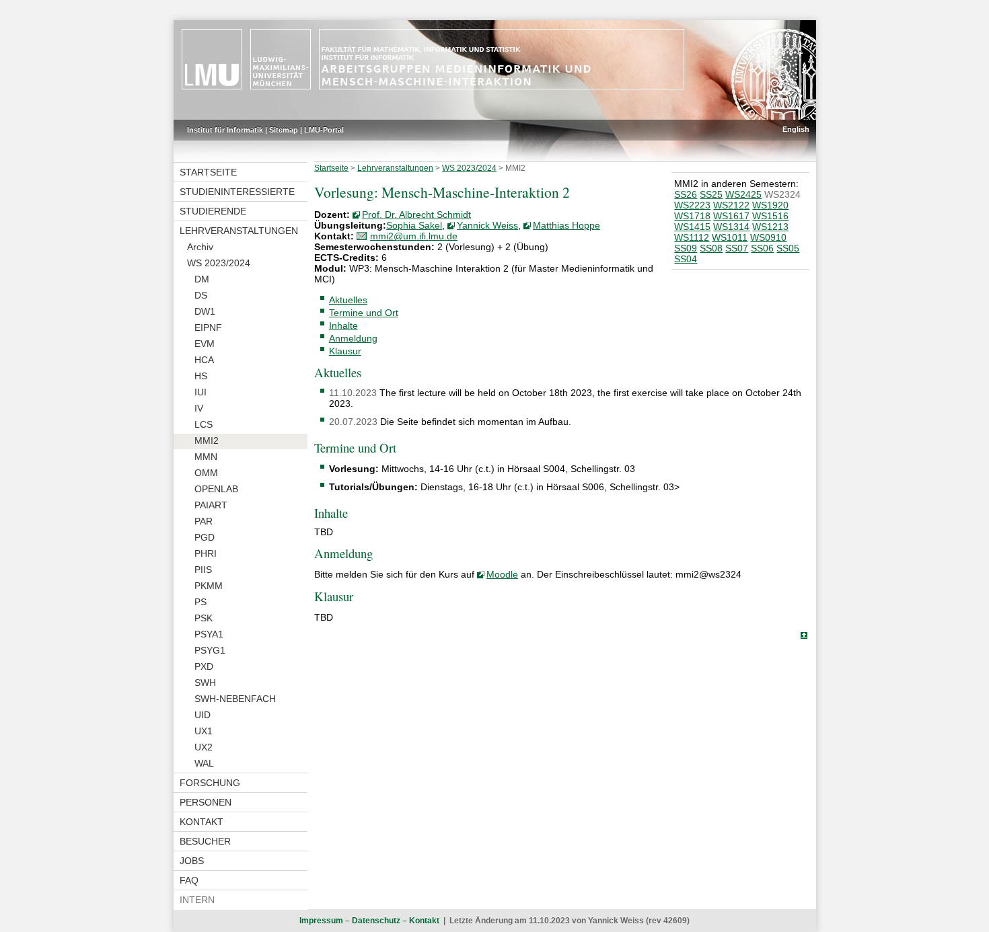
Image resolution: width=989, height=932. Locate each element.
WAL (204, 763)
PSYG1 (209, 650)
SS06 (762, 248)
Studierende (213, 211)
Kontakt (201, 821)
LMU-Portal (324, 130)
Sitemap (283, 130)
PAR (203, 521)
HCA (204, 359)
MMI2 (206, 440)
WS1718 (692, 215)
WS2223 (692, 205)
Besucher (205, 841)
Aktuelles (348, 300)
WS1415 (692, 226)
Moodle (502, 574)
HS (200, 376)
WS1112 (691, 237)
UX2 (203, 747)
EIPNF (208, 327)
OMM (206, 472)
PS (200, 601)
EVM (204, 343)
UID (202, 714)
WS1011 (729, 237)
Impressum (321, 920)
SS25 (711, 194)
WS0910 (768, 237)
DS (200, 295)
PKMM (208, 585)
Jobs (192, 860)
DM (201, 279)
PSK (203, 618)
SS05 (787, 248)
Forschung (210, 782)
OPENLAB (216, 488)
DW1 (204, 311)
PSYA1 (208, 634)
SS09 (685, 248)
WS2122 (731, 205)
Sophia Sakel (414, 225)
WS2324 (782, 194)
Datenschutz (376, 920)
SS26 (685, 194)
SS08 (711, 248)
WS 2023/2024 (218, 263)
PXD (203, 666)
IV (198, 408)
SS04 (685, 259)
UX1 (203, 731)
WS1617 (731, 215)
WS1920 (770, 205)
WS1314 (731, 226)
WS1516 (770, 215)
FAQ (189, 880)
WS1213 (770, 226)
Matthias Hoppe (566, 225)
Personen (205, 802)
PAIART (210, 505)
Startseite (208, 172)
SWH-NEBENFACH (235, 698)
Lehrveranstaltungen (239, 230)
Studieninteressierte (237, 191)
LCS (203, 424)
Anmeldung (353, 338)
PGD (204, 537)
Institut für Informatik (225, 130)
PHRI (205, 553)
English (795, 129)
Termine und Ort (363, 312)
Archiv (200, 246)
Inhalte (343, 325)
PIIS (203, 569)
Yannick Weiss (487, 225)
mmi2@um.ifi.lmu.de (413, 236)
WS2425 (743, 194)
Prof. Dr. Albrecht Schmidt (416, 214)
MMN (205, 456)
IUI (200, 392)
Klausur (345, 351)
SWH (205, 682)
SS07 (736, 248)
